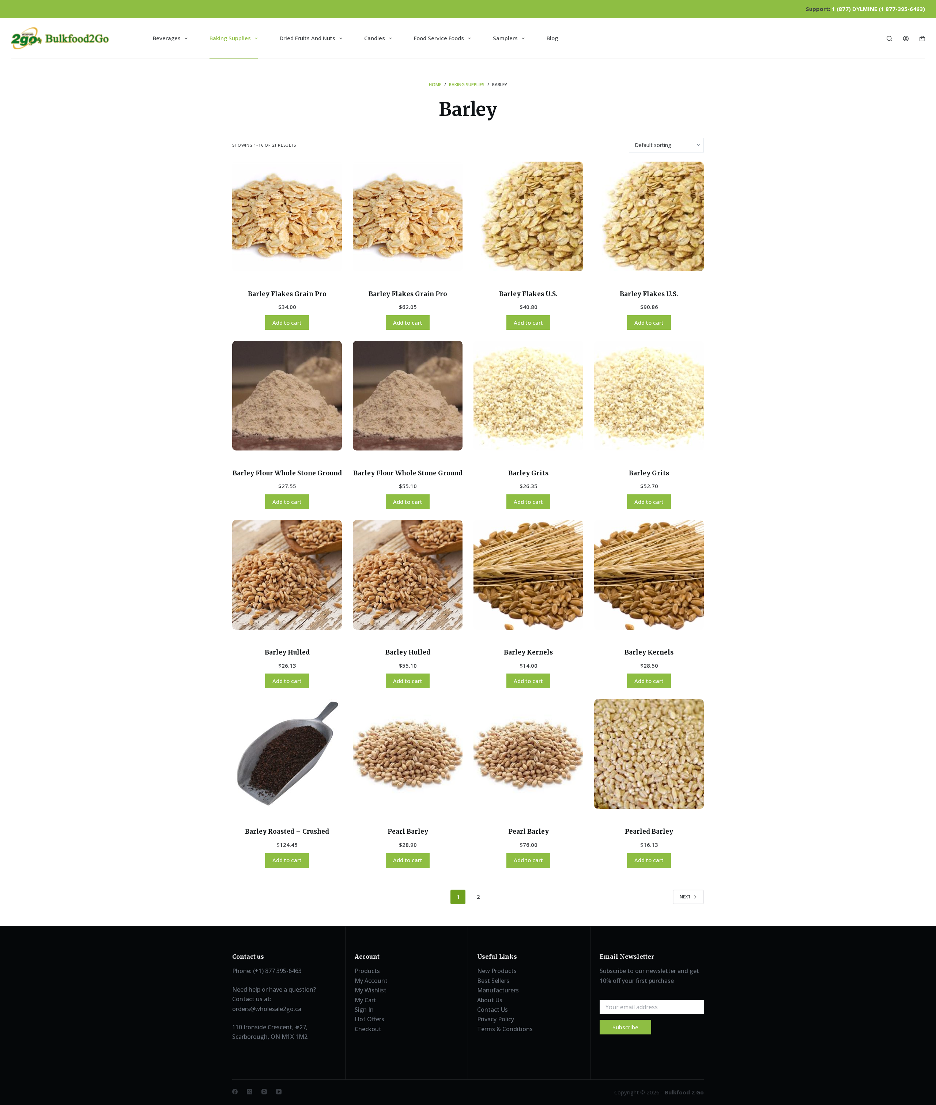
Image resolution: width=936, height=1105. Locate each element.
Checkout (368, 1029)
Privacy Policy (495, 1019)
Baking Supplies (230, 38)
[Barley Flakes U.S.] (528, 216)
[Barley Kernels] (528, 575)
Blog (552, 38)
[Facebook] (235, 1091)
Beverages (167, 38)
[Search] (889, 38)
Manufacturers (498, 990)
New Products (497, 971)
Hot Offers (369, 1019)
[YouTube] (279, 1091)
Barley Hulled (287, 652)
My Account (371, 981)
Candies (374, 38)
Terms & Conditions (505, 1029)
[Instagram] (264, 1091)
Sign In (364, 1010)
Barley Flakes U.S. (528, 294)
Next (685, 897)
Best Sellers (493, 981)
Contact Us (492, 1010)
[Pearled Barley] (649, 754)
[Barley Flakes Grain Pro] (287, 216)
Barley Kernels (528, 652)
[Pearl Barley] (408, 754)
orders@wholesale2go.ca (266, 1009)
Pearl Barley (408, 831)
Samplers (505, 38)
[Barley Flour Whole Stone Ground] (287, 395)
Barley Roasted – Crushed (287, 831)
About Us (489, 1000)
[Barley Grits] (528, 395)
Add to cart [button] (287, 322)
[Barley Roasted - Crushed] (287, 754)
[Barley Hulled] (287, 575)
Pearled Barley (649, 831)
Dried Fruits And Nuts (307, 38)
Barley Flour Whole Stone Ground (287, 473)
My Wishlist (370, 990)
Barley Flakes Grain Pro (287, 294)
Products (367, 971)
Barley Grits (528, 473)
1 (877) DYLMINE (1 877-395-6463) (878, 8)
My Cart (365, 1000)
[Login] (906, 38)
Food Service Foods (439, 38)
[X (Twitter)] (249, 1091)
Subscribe (625, 1027)
